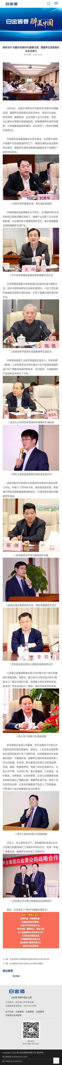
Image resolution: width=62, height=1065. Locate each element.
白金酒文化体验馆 (13, 1015)
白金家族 (30, 1011)
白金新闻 (20, 1011)
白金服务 (40, 1011)
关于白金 (9, 1011)
